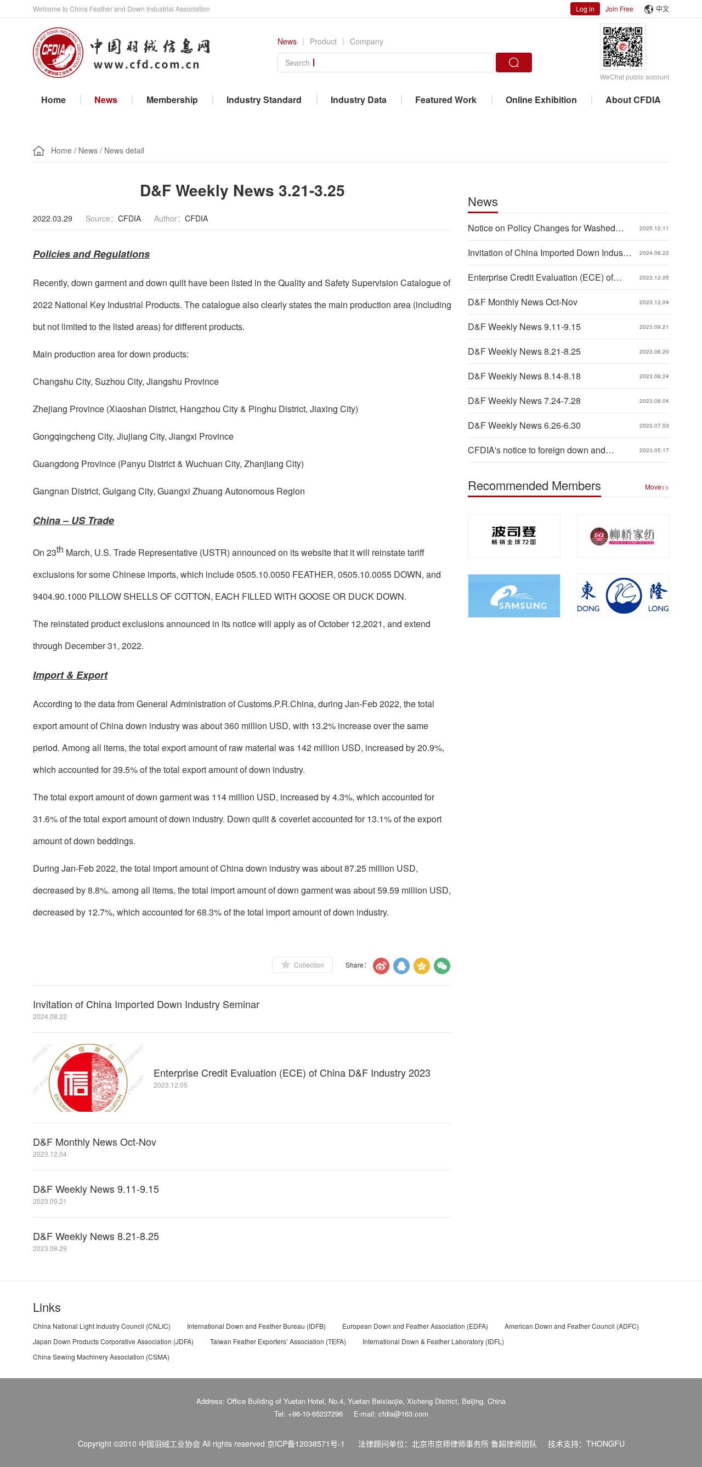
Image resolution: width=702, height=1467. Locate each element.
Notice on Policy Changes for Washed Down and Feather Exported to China (541, 228)
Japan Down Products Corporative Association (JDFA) (113, 1341)
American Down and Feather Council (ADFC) (572, 1325)
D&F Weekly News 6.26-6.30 (524, 425)
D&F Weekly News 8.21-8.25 (96, 1236)
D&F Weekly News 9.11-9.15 (96, 1188)
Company (366, 41)
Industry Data (359, 99)
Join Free (619, 8)
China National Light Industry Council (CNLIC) (102, 1325)
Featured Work (446, 99)
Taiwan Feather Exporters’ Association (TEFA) (278, 1341)
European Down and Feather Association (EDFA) (415, 1325)
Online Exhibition (541, 99)
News (287, 41)
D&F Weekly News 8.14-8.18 (524, 375)
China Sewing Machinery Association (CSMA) (101, 1356)
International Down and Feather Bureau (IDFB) (256, 1325)
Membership (172, 99)
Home (53, 99)
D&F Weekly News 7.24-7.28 (524, 400)
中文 (662, 8)
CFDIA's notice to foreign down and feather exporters (536, 450)
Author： (169, 218)
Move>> (657, 486)
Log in (585, 8)
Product (323, 41)
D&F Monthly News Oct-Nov (94, 1141)
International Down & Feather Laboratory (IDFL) (433, 1341)
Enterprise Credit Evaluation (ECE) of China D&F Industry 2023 (292, 1072)
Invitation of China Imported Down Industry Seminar (146, 1004)
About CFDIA (633, 99)
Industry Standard (264, 99)
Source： (102, 218)
